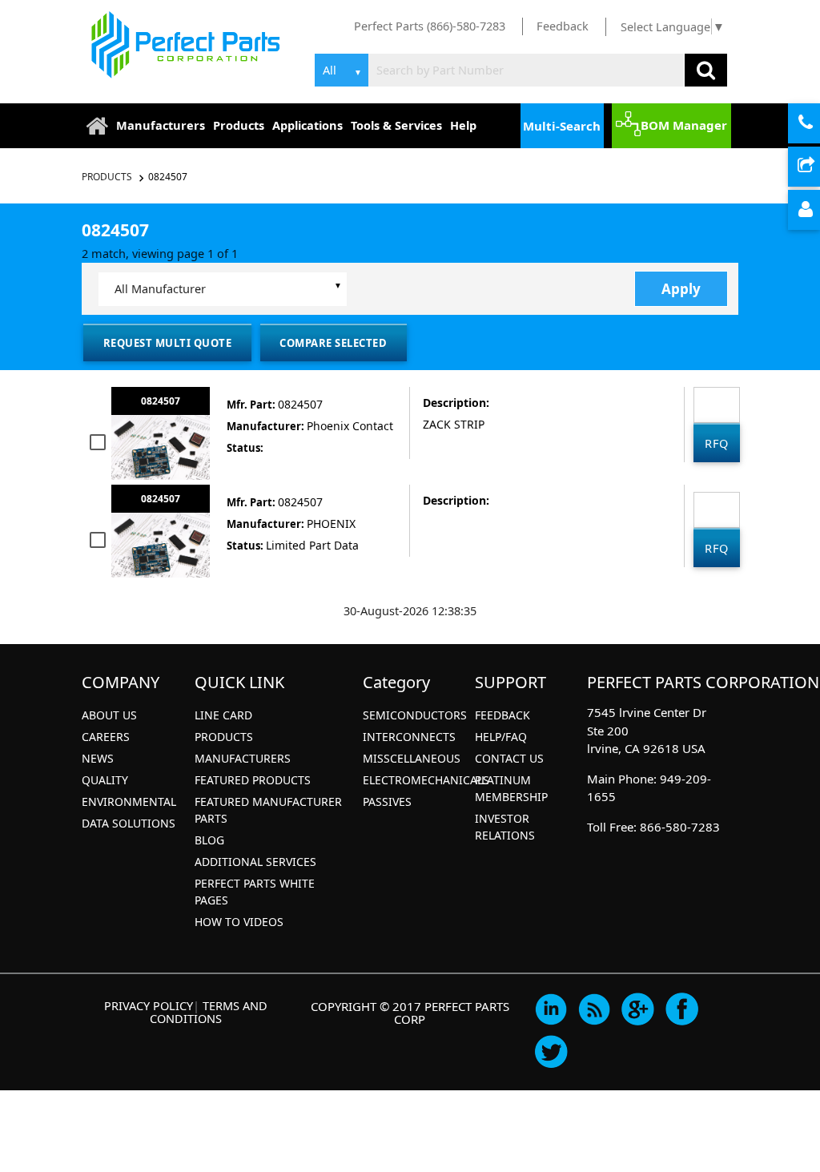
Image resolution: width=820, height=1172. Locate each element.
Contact (818, 124)
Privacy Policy (148, 1005)
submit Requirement (818, 167)
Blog (209, 840)
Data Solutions (128, 823)
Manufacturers (160, 125)
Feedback (563, 26)
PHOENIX (331, 523)
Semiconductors (415, 715)
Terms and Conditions (208, 1011)
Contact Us (509, 758)
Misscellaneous (411, 758)
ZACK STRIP (453, 424)
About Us (109, 715)
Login (818, 211)
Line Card (223, 715)
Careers (106, 736)
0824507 (167, 176)
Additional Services (255, 861)
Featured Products (253, 779)
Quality (105, 779)
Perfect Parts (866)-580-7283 (429, 26)
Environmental (129, 801)
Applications (307, 125)
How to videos (239, 921)
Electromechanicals (426, 779)
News (98, 758)
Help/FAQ (501, 736)
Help (463, 125)
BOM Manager (684, 125)
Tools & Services (396, 125)
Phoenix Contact (350, 425)
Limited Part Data (312, 545)
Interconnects (409, 736)
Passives (387, 801)
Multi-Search (562, 126)
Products (238, 125)
